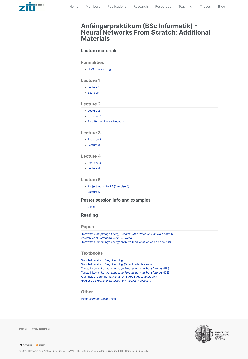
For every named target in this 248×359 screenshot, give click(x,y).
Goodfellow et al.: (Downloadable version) (117, 264)
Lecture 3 (94, 145)
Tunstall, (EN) (125, 268)
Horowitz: (127, 234)
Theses (205, 6)
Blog (221, 6)
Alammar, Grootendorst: (119, 276)
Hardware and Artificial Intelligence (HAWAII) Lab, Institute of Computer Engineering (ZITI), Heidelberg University (88, 350)
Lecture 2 (94, 110)
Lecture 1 (93, 87)
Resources (163, 6)
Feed (42, 345)
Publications (116, 6)
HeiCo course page (100, 69)
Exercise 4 (94, 163)
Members (93, 6)
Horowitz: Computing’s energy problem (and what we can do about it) (126, 242)
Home (73, 6)
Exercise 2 (94, 116)
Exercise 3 (94, 139)
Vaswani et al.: (106, 238)
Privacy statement (40, 328)
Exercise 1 (94, 92)
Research (141, 6)
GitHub (27, 345)
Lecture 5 (94, 191)
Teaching (185, 6)
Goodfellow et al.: (102, 260)
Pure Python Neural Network (106, 121)
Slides (91, 206)
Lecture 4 (94, 168)
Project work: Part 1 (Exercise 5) (108, 186)
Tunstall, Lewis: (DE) (125, 272)
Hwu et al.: (116, 280)
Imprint (23, 328)
